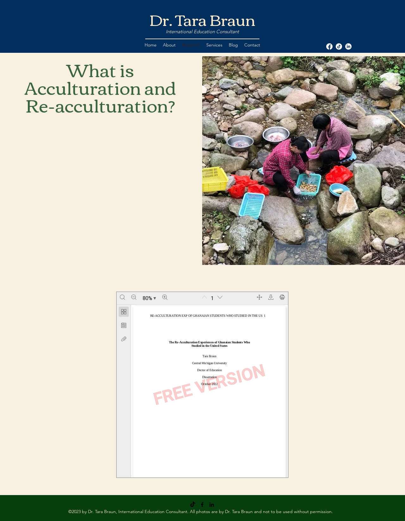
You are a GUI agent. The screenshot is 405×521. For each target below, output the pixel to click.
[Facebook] (202, 504)
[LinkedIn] (212, 504)
